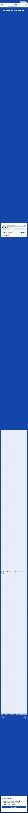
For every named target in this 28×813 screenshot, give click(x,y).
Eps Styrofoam (6, 229)
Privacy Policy (4, 804)
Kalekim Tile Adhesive (8, 232)
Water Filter (6, 235)
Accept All (14, 807)
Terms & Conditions (12, 804)
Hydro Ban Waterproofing (19, 229)
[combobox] (14, 225)
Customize (14, 810)
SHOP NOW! (24, 1)
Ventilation (22, 232)
